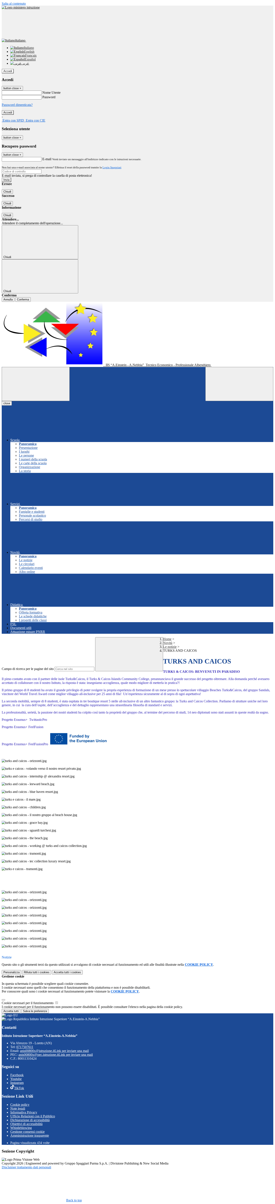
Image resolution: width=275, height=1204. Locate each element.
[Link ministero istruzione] (21, 7)
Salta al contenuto (14, 3)
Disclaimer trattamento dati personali (26, 1167)
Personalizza (11, 972)
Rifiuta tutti (36, 972)
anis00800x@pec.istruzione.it (55, 1054)
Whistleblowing (21, 1128)
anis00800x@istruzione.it (54, 1051)
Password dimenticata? (17, 105)
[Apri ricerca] (239, 384)
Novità (167, 643)
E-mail (46, 159)
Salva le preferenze (35, 1011)
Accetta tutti (67, 972)
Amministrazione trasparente (29, 1135)
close (6, 403)
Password (48, 97)
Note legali (17, 1108)
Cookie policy (19, 1104)
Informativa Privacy (23, 1112)
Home (167, 639)
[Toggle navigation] (36, 384)
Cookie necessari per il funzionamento (28, 1003)
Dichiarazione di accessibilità (30, 1120)
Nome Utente (51, 92)
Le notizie (170, 647)
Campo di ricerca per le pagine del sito (28, 669)
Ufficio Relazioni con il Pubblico (32, 1116)
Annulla (8, 299)
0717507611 (24, 1047)
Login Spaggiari (111, 167)
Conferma (23, 299)
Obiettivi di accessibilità (26, 1124)
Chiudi (7, 191)
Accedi (7, 71)
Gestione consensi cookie (27, 1131)
